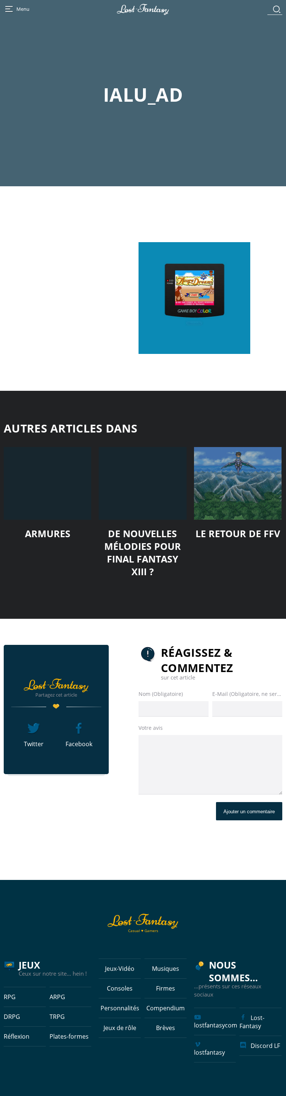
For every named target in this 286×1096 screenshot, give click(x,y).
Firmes (165, 988)
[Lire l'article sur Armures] (47, 483)
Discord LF (265, 1046)
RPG (10, 997)
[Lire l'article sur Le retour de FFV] (238, 483)
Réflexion (16, 1036)
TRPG (57, 1017)
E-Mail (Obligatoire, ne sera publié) (247, 693)
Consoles (120, 988)
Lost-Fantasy (251, 1022)
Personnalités (120, 1008)
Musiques (165, 968)
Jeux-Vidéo (119, 968)
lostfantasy (209, 1052)
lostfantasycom (215, 1025)
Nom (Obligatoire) (161, 693)
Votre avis (151, 727)
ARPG (57, 997)
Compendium (165, 1008)
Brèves (165, 1028)
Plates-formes (69, 1036)
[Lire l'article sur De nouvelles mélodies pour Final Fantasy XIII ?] (142, 483)
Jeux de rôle (120, 1028)
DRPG (12, 1017)
